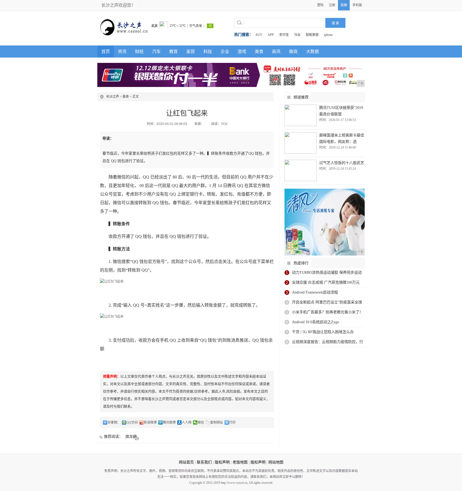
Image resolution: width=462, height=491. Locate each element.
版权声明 (222, 462)
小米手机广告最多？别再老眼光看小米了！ (327, 312)
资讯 (122, 51)
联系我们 (204, 462)
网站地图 (275, 462)
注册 (332, 5)
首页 (105, 51)
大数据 (312, 51)
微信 (201, 422)
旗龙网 (131, 437)
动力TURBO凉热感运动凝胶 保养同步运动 (327, 273)
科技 (207, 51)
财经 (139, 51)
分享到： (113, 422)
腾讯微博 (169, 422)
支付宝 (284, 35)
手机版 (357, 5)
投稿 (344, 5)
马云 (297, 35)
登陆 (320, 5)
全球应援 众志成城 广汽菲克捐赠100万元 (326, 282)
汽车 (156, 51)
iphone (328, 35)
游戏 (242, 51)
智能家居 (312, 35)
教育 (173, 51)
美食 (259, 51)
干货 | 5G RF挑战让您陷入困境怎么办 (323, 332)
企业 (225, 51)
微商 (293, 51)
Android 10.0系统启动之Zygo (315, 322)
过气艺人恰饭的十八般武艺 (341, 163)
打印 (232, 422)
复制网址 (216, 422)
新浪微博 (150, 422)
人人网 (186, 422)
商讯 (276, 51)
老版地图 (240, 462)
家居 (190, 51)
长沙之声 (112, 96)
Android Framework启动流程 (315, 292)
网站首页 (186, 462)
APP (271, 35)
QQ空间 (132, 422)
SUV (259, 35)
